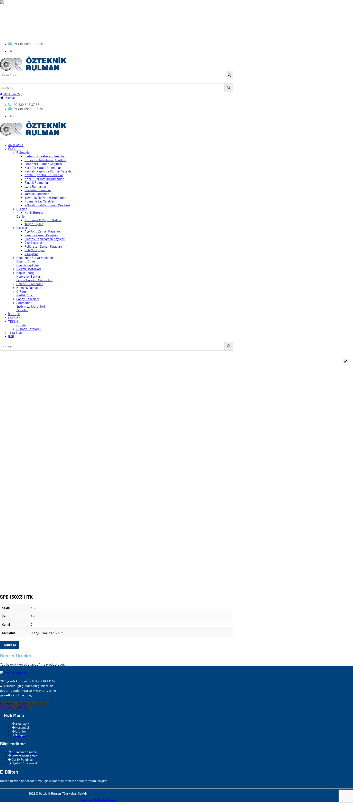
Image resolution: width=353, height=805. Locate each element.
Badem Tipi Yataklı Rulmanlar (45, 156)
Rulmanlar (23, 152)
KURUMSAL (16, 317)
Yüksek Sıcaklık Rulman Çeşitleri (47, 205)
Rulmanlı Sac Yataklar (40, 201)
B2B (11, 336)
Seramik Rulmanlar (38, 190)
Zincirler (22, 310)
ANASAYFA (15, 145)
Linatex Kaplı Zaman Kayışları (45, 239)
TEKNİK (13, 321)
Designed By (99, 800)
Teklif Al (9, 645)
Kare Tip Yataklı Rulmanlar (43, 167)
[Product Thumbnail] (346, 361)
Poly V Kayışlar (35, 250)
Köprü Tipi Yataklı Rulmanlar (44, 179)
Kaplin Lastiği (25, 273)
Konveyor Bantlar (28, 276)
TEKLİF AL (15, 333)
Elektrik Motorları (28, 269)
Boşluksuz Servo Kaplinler (34, 257)
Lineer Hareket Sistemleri (34, 280)
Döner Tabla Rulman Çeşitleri (45, 160)
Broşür (21, 325)
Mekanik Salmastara (30, 287)
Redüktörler (25, 295)
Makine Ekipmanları (29, 284)
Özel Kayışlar (33, 242)
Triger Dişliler (34, 224)
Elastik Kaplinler (27, 265)
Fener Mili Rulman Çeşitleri (43, 164)
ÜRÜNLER (15, 149)
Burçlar (21, 209)
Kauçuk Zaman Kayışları (41, 235)
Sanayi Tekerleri (27, 299)
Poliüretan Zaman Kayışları (43, 246)
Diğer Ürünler (25, 261)
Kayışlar (21, 227)
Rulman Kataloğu (28, 329)
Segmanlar (24, 303)
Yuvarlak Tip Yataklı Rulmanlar (46, 197)
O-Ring (21, 291)
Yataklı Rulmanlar (37, 194)
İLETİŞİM (14, 314)
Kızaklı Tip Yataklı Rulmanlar (44, 175)
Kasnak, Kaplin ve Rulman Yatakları (49, 171)
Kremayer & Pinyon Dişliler (43, 220)
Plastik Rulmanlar (37, 182)
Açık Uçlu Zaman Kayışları (42, 231)
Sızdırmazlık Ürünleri (30, 306)
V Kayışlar (31, 254)
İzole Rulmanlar (35, 186)
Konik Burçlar (34, 212)
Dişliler (21, 216)
